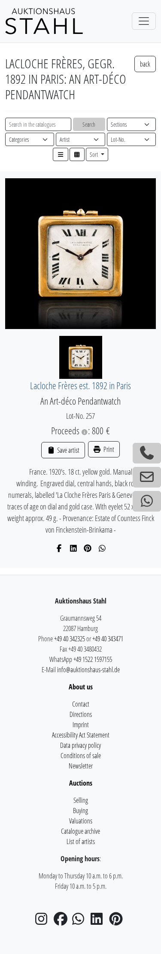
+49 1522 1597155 (92, 659)
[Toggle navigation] (144, 21)
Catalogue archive (80, 831)
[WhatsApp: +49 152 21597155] (147, 501)
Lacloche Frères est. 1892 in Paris (80, 385)
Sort (94, 154)
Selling (80, 800)
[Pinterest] (88, 548)
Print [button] (108, 449)
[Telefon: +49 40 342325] (147, 453)
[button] (60, 154)
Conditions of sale (81, 755)
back (145, 64)
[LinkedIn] (74, 548)
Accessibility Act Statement (80, 735)
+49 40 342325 (69, 638)
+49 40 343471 (107, 638)
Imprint (81, 724)
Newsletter (81, 766)
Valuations (80, 821)
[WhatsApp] (102, 548)
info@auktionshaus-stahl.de (88, 669)
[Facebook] (59, 548)
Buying (80, 810)
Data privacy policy (80, 745)
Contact (80, 704)
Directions (81, 714)
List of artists (81, 841)
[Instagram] (43, 921)
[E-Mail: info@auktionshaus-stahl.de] (147, 477)
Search (88, 124)
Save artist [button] (67, 450)
